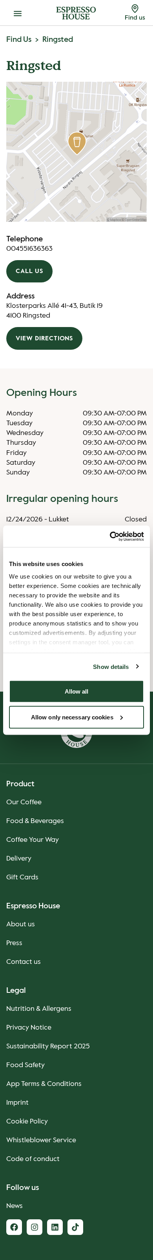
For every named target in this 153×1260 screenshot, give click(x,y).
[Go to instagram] (34, 1227)
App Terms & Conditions (44, 1083)
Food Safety (25, 1065)
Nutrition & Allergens (38, 1008)
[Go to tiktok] (75, 1227)
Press (14, 943)
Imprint (17, 1102)
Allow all (77, 691)
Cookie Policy (27, 1121)
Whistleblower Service (41, 1140)
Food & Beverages (35, 821)
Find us (18, 40)
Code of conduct (33, 1159)
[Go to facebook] (14, 1227)
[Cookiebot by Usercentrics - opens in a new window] (110, 536)
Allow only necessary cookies (72, 717)
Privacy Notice (28, 1027)
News (14, 1206)
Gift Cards (22, 877)
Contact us (23, 961)
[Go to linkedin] (55, 1227)
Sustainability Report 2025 (48, 1046)
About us (20, 924)
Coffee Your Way (32, 839)
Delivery (18, 858)
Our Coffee (24, 802)
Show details (111, 666)
